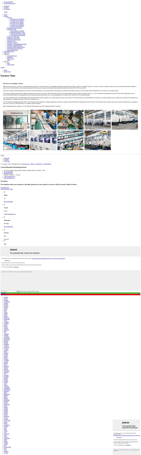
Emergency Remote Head (13, 39)
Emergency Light (11, 29)
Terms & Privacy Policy (7, 189)
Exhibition (10, 57)
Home (5, 14)
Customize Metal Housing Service (16, 47)
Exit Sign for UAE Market (17, 25)
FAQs (8, 60)
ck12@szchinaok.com (9, 214)
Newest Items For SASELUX (15, 48)
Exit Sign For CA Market (17, 23)
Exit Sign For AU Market (17, 22)
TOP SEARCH (47, 164)
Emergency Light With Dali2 (14, 45)
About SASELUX (12, 56)
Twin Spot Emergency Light (17, 34)
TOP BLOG (39, 164)
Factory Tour (10, 58)
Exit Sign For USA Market (17, 19)
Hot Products (26, 164)
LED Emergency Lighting (17, 31)
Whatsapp (3, 293)
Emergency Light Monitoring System (16, 44)
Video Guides (10, 64)
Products (6, 16)
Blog (8, 63)
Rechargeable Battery (12, 50)
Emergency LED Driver (13, 38)
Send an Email (4, 294)
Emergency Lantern (12, 42)
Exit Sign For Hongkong (16, 26)
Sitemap (32, 164)
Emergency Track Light (13, 36)
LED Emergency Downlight (17, 35)
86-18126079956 (8, 201)
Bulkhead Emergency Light (17, 32)
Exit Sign (9, 17)
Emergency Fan (11, 41)
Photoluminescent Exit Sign (14, 28)
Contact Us (7, 53)
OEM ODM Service (9, 51)
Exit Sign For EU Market (17, 20)
